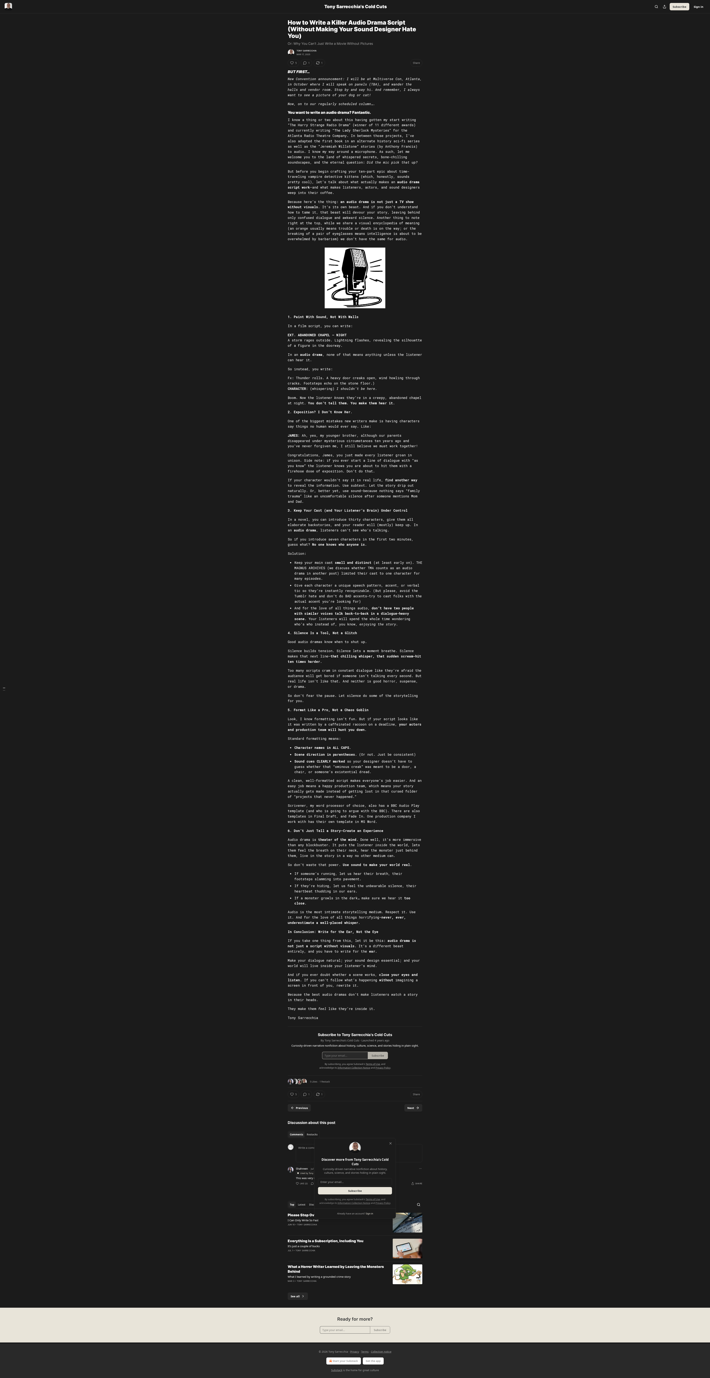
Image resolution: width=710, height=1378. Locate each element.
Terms (365, 1351)
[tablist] (304, 1134)
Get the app (373, 1361)
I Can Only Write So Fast (303, 1220)
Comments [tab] (296, 1134)
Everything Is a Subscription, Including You (325, 1241)
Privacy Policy (383, 1203)
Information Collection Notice (354, 1203)
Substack (336, 1370)
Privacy (354, 1351)
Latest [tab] (301, 1204)
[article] (355, 1222)
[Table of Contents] (4, 689)
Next (410, 1108)
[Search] (656, 6)
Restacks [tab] (312, 1134)
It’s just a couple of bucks (304, 1246)
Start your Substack (345, 1361)
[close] (390, 1143)
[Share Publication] (664, 6)
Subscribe (679, 7)
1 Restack (325, 1081)
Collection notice (381, 1351)
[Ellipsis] (420, 1168)
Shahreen (302, 1168)
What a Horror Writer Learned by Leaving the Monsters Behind (336, 1269)
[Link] (282, 72)
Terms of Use (373, 1199)
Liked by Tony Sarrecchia (312, 1173)
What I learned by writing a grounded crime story (319, 1276)
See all (295, 1296)
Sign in (698, 7)
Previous (302, 1108)
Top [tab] (292, 1204)
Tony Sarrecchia (307, 50)
